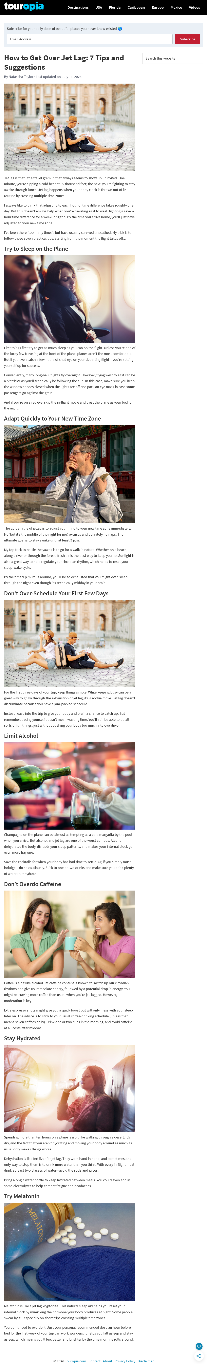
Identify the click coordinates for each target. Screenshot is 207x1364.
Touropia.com (75, 1361)
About (107, 1361)
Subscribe (187, 39)
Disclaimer (146, 1361)
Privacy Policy (125, 1361)
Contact (94, 1361)
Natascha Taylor (21, 76)
